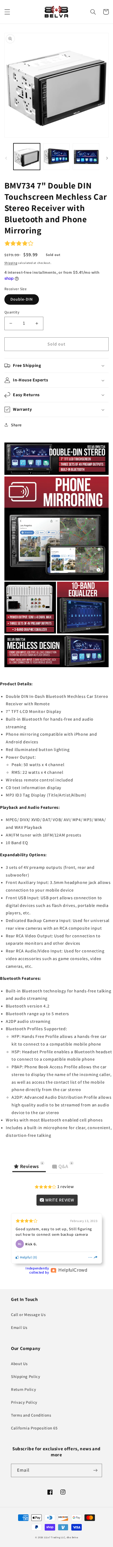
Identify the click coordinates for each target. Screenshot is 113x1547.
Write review (59, 1200)
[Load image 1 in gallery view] (26, 156)
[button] (7, 11)
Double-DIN (21, 299)
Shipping (10, 263)
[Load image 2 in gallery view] (56, 156)
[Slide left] (6, 158)
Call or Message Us (28, 1314)
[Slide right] (107, 158)
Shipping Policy (25, 1376)
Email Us (19, 1327)
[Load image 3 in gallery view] (86, 156)
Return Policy (23, 1389)
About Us (19, 1363)
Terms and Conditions (31, 1415)
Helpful (25, 1257)
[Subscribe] (95, 1470)
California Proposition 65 (34, 1428)
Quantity (11, 312)
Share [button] (16, 424)
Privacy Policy (24, 1402)
